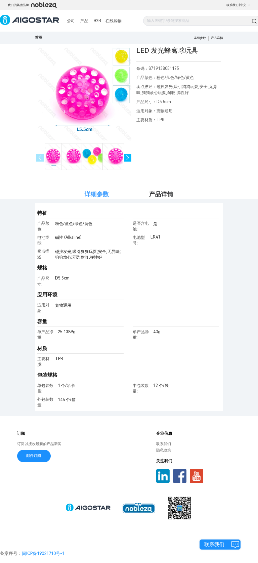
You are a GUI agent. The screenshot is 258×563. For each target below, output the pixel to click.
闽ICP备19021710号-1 (43, 553)
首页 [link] (38, 37)
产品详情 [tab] (161, 194)
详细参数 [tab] (97, 194)
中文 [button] (243, 5)
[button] (128, 158)
